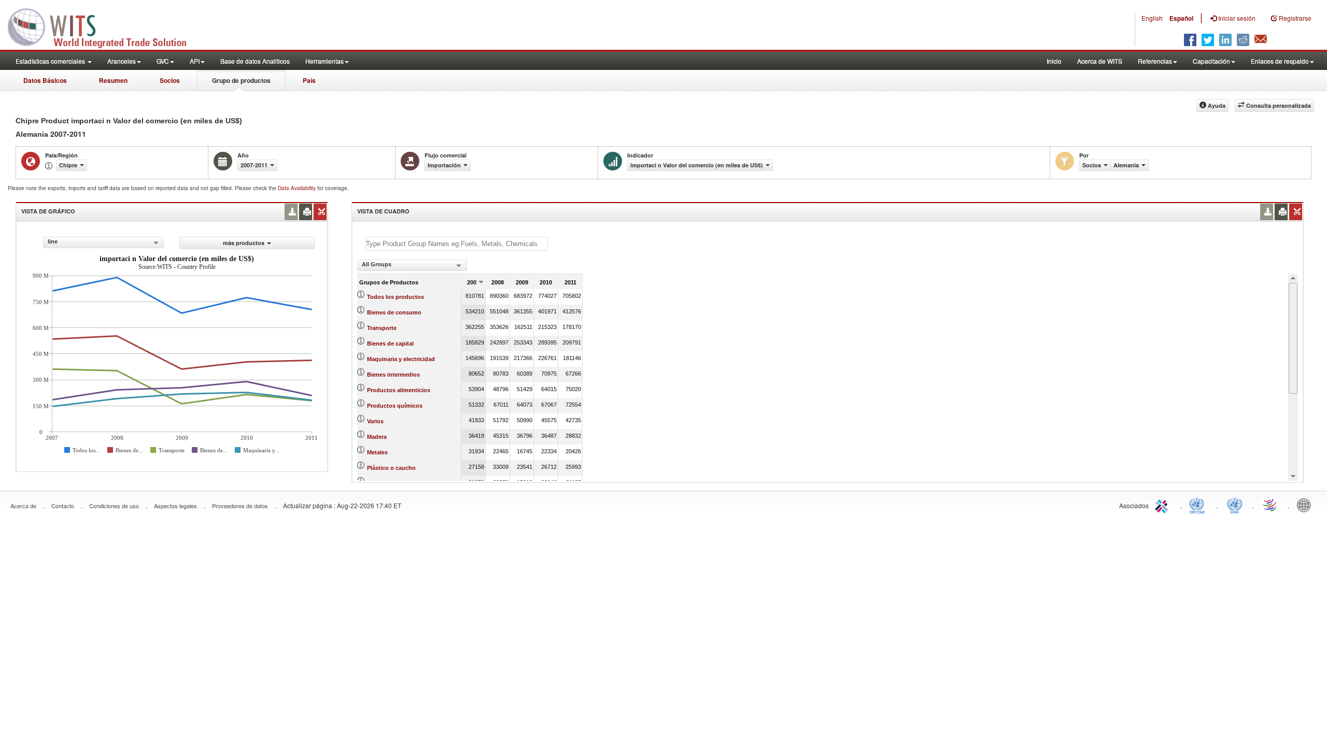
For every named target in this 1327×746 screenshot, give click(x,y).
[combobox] (103, 242)
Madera (377, 437)
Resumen (113, 80)
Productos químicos (394, 406)
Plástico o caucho (391, 468)
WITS (103, 26)
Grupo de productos (241, 80)
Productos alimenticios (398, 390)
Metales (377, 452)
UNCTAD (1199, 504)
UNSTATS (1234, 504)
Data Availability (297, 188)
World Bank (1306, 504)
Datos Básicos (45, 80)
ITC (1163, 504)
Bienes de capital (390, 343)
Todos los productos (395, 297)
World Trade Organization (1270, 504)
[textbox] (456, 244)
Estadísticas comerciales (51, 60)
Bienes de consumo (394, 312)
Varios (375, 421)
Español (1181, 18)
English (1152, 17)
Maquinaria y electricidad (401, 359)
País (309, 80)
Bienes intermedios (393, 374)
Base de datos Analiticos (255, 60)
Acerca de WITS (1099, 60)
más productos (243, 243)
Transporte (382, 328)
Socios (170, 80)
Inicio (1054, 60)
